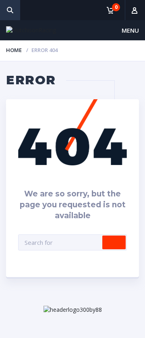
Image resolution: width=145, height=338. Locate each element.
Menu (130, 30)
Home (14, 50)
